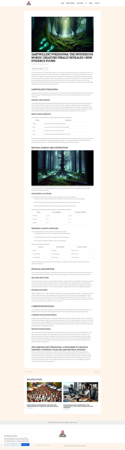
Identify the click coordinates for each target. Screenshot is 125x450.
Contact (97, 3)
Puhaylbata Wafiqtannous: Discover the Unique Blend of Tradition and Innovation (42, 405)
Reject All (17, 444)
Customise (8, 444)
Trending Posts (35, 64)
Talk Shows (80, 3)
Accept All (25, 444)
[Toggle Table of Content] (45, 69)
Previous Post (28, 371)
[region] (17, 440)
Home (62, 3)
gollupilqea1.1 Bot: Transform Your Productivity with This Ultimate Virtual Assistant (78, 406)
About (91, 3)
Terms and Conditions (64, 422)
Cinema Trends (70, 3)
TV (86, 3)
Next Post (97, 371)
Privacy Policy (54, 422)
